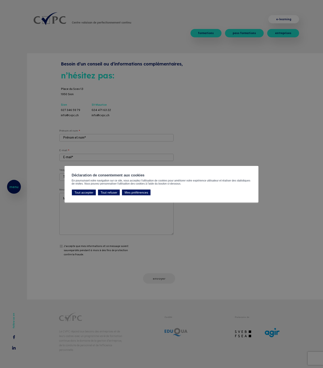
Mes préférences (136, 192)
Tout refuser (109, 192)
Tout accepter (83, 192)
